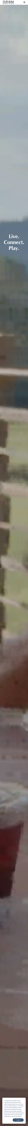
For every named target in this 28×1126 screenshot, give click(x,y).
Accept (18, 1120)
